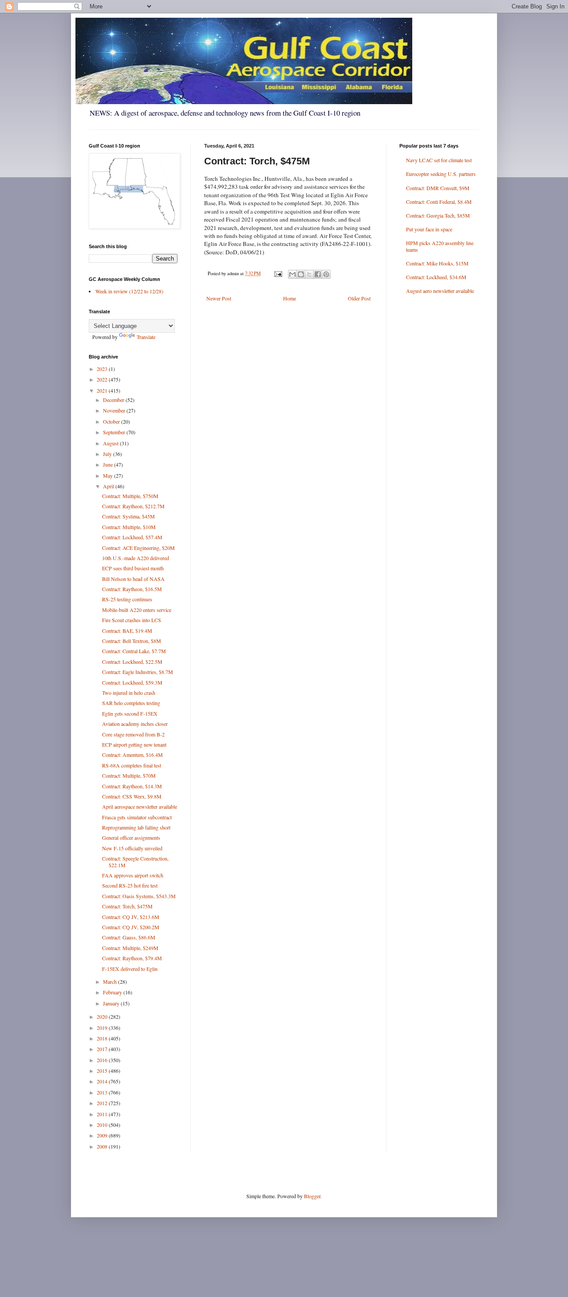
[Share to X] (309, 274)
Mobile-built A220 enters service (136, 609)
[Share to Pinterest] (326, 274)
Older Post (359, 298)
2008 (103, 1146)
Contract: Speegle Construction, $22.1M (135, 861)
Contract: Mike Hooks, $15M (437, 263)
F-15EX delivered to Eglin (130, 968)
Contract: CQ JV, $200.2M (130, 927)
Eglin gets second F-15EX (130, 713)
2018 (103, 1038)
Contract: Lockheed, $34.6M (436, 276)
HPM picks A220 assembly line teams (439, 246)
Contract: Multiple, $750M (130, 495)
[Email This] (292, 274)
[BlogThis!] (300, 274)
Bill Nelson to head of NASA (133, 578)
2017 (103, 1048)
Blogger (312, 1196)
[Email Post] (278, 273)
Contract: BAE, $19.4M (127, 630)
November (114, 410)
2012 (103, 1102)
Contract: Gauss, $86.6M (128, 937)
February (113, 992)
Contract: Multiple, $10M (129, 526)
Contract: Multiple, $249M (130, 947)
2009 (103, 1135)
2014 (103, 1081)
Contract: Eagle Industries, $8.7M (137, 671)
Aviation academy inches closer (135, 723)
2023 (103, 368)
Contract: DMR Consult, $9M (437, 187)
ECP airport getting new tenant (134, 744)
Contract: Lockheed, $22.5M (132, 661)
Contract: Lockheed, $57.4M (132, 537)
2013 (103, 1092)
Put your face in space (429, 229)
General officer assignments (131, 837)
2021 (103, 390)
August (111, 443)
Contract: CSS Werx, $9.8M (132, 796)
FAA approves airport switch (132, 875)
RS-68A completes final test (131, 765)
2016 (103, 1059)
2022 (103, 379)
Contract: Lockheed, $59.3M (132, 682)
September (114, 432)
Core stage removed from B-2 (133, 734)
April (109, 486)
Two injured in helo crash (128, 692)
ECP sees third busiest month (133, 568)
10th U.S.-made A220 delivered (135, 557)
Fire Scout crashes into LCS (131, 619)
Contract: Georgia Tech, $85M (438, 215)
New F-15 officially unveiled (132, 848)
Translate (146, 336)
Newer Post (218, 298)
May (108, 475)
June (108, 464)
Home (289, 298)
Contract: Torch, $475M (127, 906)
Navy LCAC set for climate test (439, 160)
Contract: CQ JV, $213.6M (130, 916)
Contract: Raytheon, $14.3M (132, 786)
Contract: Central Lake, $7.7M (134, 650)
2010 (103, 1124)
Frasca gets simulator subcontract (137, 817)
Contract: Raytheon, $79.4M (132, 958)
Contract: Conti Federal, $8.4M (439, 201)
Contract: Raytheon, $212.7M (133, 506)
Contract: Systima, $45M (128, 516)
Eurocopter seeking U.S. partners (441, 173)
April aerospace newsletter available (139, 806)
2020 (103, 1016)
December (114, 399)
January (112, 1003)
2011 (103, 1114)
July (108, 453)
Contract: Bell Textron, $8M (131, 640)
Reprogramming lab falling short (136, 827)
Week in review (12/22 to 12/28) (129, 291)
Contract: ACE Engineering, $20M (138, 547)
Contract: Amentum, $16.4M (132, 754)
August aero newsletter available (440, 290)
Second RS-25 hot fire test (130, 885)
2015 (103, 1070)
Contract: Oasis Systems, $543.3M (139, 896)
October (112, 421)
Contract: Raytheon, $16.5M (132, 588)
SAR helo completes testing (131, 702)
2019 (103, 1027)
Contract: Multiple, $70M (129, 775)
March (110, 981)
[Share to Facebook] (317, 274)
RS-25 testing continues (127, 599)
